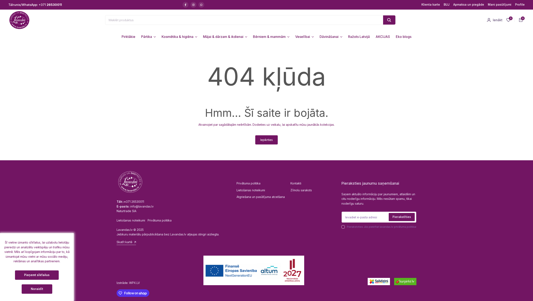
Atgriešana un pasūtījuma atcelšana (261, 197)
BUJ (447, 4)
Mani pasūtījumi (499, 4)
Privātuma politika (248, 183)
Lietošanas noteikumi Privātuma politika (144, 220)
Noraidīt (37, 289)
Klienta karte (430, 4)
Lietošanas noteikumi (251, 190)
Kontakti (295, 183)
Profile (520, 4)
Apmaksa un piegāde (468, 4)
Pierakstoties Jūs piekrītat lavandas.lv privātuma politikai (381, 226)
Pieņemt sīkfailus (37, 275)
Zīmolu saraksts (301, 190)
